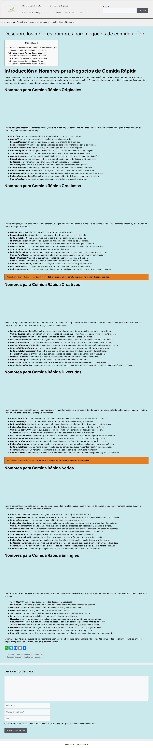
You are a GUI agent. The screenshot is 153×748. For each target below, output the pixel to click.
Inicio (2, 22)
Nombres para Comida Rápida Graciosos (27, 53)
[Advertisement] (71, 110)
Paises (82, 12)
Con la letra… (70, 12)
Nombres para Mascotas (32, 6)
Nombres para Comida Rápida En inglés (26, 64)
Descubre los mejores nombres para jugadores (24, 657)
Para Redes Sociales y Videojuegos (36, 12)
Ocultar (34, 43)
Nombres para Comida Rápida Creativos (27, 55)
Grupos (58, 12)
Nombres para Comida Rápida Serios (25, 61)
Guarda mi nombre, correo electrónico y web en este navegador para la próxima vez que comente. (51, 723)
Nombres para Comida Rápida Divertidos (27, 58)
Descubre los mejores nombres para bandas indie (25, 654)
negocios (11, 22)
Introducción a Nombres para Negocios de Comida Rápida (31, 47)
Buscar (106, 6)
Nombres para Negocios (58, 6)
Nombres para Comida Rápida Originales (27, 50)
